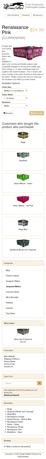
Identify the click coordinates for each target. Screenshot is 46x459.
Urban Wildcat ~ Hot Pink (23, 205)
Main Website (9, 356)
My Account (37, 15)
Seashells (23, 160)
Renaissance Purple (15, 427)
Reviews (9, 113)
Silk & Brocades (12, 297)
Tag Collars (10, 313)
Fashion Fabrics (12, 275)
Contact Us (8, 366)
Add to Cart (37, 113)
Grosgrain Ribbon (13, 281)
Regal (23, 142)
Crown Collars (25, 454)
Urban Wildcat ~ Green (23, 183)
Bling (8, 270)
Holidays (9, 302)
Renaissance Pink (14, 429)
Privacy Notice (9, 361)
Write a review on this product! (18, 446)
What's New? (9, 323)
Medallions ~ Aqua (14, 432)
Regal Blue (23, 229)
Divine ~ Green (13, 424)
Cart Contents (13, 15)
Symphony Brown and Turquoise (23, 249)
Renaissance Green (15, 421)
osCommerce (23, 456)
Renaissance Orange (15, 416)
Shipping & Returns (12, 359)
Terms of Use (9, 364)
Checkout (26, 15)
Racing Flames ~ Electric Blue (19, 419)
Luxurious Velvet (12, 291)
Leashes (9, 308)
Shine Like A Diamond (23, 339)
